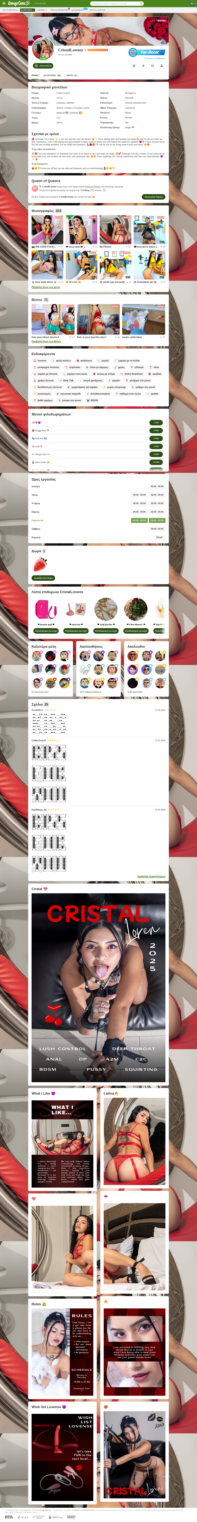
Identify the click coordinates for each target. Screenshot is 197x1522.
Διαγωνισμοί (77, 10)
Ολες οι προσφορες (59, 10)
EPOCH (76, 1510)
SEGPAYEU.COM (88, 1510)
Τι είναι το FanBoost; (155, 58)
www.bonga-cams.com (44, 1510)
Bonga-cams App (97, 10)
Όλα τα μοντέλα (10, 10)
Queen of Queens (93, 186)
